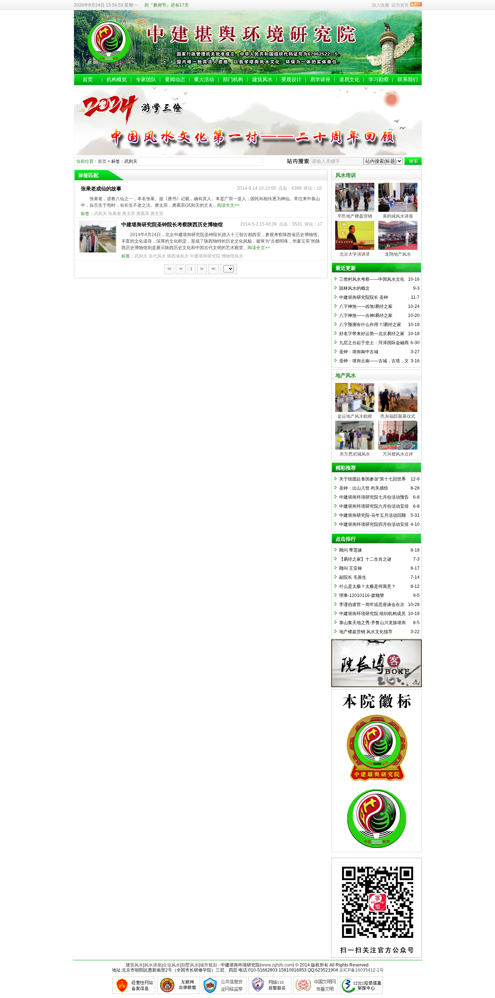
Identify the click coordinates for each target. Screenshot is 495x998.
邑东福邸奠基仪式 (397, 416)
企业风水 (171, 965)
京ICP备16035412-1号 (361, 970)
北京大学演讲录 (355, 254)
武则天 (100, 213)
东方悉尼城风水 (355, 454)
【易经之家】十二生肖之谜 (365, 559)
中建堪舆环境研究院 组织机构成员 (372, 613)
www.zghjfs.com (277, 965)
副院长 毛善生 (352, 577)
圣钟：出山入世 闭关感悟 (363, 488)
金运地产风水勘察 (354, 416)
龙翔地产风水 (398, 254)
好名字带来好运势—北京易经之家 (371, 333)
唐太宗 (128, 213)
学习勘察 (379, 79)
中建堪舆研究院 (205, 256)
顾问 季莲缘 (350, 550)
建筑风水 (262, 79)
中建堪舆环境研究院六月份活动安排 (374, 506)
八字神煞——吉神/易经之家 (365, 315)
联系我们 (408, 79)
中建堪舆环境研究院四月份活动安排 (374, 524)
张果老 (114, 213)
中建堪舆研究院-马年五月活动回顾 (372, 515)
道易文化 (349, 79)
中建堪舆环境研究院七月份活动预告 (374, 497)
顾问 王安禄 (350, 568)
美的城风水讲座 (398, 216)
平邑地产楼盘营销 (354, 216)
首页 (88, 79)
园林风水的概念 (354, 288)
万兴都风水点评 (398, 454)
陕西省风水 (178, 256)
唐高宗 (142, 213)
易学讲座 (320, 79)
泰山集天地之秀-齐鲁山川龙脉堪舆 (372, 622)
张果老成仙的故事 (101, 188)
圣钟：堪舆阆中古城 (358, 351)
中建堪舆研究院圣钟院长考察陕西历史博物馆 (172, 224)
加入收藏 (380, 5)
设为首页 (400, 5)
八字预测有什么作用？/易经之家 (370, 324)
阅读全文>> (228, 205)
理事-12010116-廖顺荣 (361, 595)
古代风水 (157, 256)
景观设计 (291, 79)
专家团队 (146, 79)
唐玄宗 (156, 213)
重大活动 (204, 79)
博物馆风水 (232, 256)
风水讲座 (153, 965)
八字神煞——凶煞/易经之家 (365, 306)
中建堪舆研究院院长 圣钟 (363, 297)
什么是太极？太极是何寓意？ (367, 586)
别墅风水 (190, 965)
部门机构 (233, 79)
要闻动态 (175, 79)
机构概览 (117, 79)
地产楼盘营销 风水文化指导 (365, 631)
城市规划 (208, 965)
